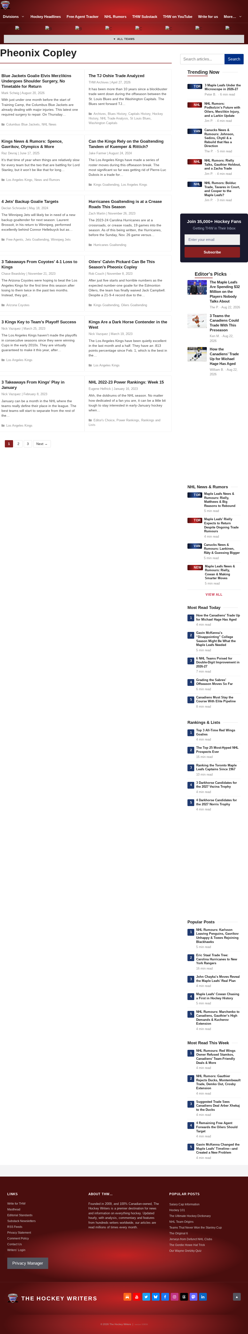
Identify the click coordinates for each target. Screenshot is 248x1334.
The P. (208, 151)
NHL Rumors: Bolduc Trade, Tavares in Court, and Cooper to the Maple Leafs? (222, 189)
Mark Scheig (10, 93)
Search (234, 59)
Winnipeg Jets (61, 239)
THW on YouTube (177, 17)
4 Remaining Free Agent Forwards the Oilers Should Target (217, 1127)
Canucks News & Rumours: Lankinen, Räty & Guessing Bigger (222, 549)
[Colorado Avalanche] (199, 29)
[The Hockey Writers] (5, 5)
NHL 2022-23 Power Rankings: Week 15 (126, 382)
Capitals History (139, 114)
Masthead (13, 1209)
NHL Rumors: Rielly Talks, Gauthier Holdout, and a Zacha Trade (222, 164)
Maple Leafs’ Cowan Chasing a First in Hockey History (217, 996)
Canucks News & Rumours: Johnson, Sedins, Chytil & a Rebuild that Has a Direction (219, 138)
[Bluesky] (156, 1297)
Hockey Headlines (46, 17)
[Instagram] (174, 1297)
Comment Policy (18, 1238)
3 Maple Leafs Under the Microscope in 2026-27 (223, 87)
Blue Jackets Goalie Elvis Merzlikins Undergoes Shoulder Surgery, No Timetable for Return (36, 81)
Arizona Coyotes (18, 305)
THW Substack (144, 17)
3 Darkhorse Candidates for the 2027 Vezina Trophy (216, 785)
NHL (197, 105)
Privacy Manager (27, 1263)
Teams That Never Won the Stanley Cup (195, 1227)
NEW (198, 567)
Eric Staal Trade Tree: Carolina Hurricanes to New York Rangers (216, 959)
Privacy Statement (19, 1232)
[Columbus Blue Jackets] (229, 29)
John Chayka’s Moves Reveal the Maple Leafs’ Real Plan (218, 979)
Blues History (117, 114)
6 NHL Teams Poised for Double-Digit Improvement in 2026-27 (218, 662)
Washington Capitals (103, 123)
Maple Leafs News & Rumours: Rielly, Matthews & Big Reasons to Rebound (219, 500)
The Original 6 (178, 1233)
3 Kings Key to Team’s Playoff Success (38, 322)
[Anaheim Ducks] (19, 29)
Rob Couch (96, 273)
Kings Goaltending (106, 184)
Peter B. (210, 94)
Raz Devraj (9, 153)
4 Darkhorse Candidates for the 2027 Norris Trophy (216, 802)
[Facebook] (165, 1297)
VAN (197, 131)
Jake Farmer (97, 153)
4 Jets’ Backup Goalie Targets (29, 201)
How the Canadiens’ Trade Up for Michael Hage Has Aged (218, 617)
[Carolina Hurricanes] (139, 29)
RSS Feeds (14, 1227)
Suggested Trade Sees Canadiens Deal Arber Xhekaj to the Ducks (218, 1106)
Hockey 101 (177, 1210)
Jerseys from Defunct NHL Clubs (190, 1239)
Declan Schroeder (13, 208)
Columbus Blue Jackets (23, 124)
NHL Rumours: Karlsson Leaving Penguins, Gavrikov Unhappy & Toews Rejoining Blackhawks (217, 936)
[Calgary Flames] (109, 29)
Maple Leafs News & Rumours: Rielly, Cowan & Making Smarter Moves (220, 572)
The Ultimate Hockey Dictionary (190, 1216)
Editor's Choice (104, 420)
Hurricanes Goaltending (109, 245)
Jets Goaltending (37, 239)
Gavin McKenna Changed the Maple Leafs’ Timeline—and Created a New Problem (218, 1148)
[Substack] (127, 1297)
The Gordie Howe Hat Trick (187, 1245)
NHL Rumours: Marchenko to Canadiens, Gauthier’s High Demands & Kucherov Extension (218, 1018)
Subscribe (212, 252)
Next (42, 444)
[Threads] (184, 1297)
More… (230, 17)
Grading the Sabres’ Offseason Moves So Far (214, 682)
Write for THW (16, 1203)
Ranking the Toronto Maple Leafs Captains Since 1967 (216, 767)
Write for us (208, 17)
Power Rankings (127, 420)
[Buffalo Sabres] (79, 29)
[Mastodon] (193, 1297)
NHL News (49, 124)
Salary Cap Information (184, 1204)
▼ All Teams (124, 38)
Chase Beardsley (13, 273)
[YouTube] (137, 1297)
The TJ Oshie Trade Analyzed (116, 76)
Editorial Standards (19, 1215)
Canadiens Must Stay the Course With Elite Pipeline (216, 699)
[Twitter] (146, 1297)
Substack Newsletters (21, 1221)
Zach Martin (97, 213)
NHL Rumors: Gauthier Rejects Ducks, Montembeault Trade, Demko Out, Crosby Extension (218, 1082)
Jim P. (208, 121)
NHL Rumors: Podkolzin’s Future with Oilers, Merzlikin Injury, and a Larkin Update (222, 110)
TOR (197, 86)
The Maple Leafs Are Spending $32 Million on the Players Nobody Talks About (225, 292)
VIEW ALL (214, 594)
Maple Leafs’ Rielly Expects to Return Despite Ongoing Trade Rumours (221, 525)
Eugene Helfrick (100, 389)
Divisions (11, 17)
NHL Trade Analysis (114, 118)
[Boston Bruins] (49, 29)
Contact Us (14, 1244)
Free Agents (14, 239)
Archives (99, 114)
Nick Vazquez (11, 328)
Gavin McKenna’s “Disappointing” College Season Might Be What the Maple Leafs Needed (216, 639)
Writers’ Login (16, 1250)
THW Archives (99, 82)
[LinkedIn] (203, 1297)
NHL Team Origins (181, 1221)
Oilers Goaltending (134, 305)
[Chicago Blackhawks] (169, 29)
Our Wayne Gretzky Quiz (185, 1250)
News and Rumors (47, 180)
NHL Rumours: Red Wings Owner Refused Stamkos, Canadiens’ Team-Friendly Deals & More (215, 1057)
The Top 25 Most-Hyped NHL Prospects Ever (217, 750)
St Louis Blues (140, 118)
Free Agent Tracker (83, 17)
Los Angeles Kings (19, 180)
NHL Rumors (115, 17)
